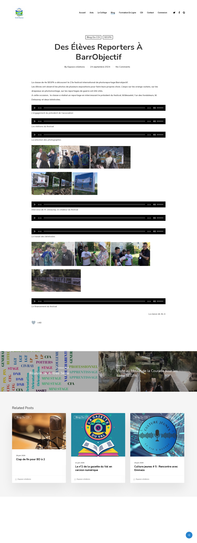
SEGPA (108, 37)
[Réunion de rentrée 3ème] (49, 371)
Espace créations (76, 66)
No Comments (123, 66)
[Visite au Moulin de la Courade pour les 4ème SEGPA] (147, 371)
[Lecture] (35, 107)
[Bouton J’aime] (33, 323)
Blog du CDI (93, 37)
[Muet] (154, 107)
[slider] (160, 107)
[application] (98, 108)
